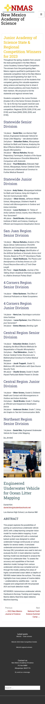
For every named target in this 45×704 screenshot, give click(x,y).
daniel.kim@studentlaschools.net (17, 507)
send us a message (23, 672)
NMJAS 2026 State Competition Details (24, 642)
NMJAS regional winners (24, 647)
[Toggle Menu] (41, 14)
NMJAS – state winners (24, 636)
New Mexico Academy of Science (13, 19)
